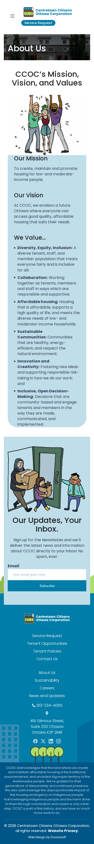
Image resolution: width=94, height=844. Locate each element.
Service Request (38, 22)
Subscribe (47, 586)
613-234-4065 (49, 705)
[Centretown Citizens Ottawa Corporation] (47, 12)
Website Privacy (63, 830)
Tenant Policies (47, 651)
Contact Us (47, 659)
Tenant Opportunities (47, 643)
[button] (12, 15)
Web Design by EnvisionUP (47, 837)
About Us (47, 672)
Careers (47, 688)
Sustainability (47, 680)
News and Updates (47, 696)
